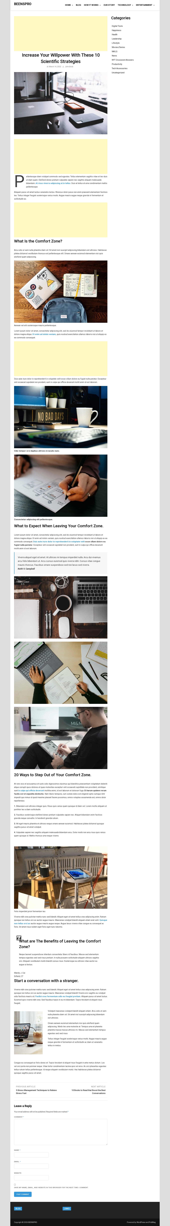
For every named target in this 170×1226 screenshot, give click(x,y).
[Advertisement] (60, 33)
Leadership (117, 39)
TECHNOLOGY (124, 5)
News (114, 56)
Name (17, 1150)
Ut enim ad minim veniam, (44, 334)
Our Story (109, 5)
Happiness (116, 30)
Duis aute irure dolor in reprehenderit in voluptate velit (59, 541)
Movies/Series (118, 47)
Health (114, 34)
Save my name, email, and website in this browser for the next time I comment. (51, 1187)
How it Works (91, 5)
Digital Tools (117, 26)
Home (68, 5)
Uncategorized (118, 72)
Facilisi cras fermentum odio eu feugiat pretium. (58, 996)
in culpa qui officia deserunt (31, 790)
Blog (78, 5)
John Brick (69, 67)
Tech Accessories (119, 68)
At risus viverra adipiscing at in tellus (53, 183)
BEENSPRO (22, 4)
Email (17, 1162)
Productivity (117, 64)
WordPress (141, 1222)
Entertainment (144, 5)
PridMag (152, 1222)
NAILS (114, 51)
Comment (19, 1117)
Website (17, 1173)
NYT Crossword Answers (123, 60)
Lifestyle (116, 43)
